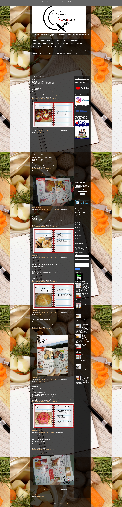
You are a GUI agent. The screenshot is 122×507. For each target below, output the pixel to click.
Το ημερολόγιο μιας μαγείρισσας (63, 53)
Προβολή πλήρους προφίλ (80, 210)
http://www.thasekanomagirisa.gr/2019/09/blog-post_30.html (43, 168)
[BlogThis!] (63, 130)
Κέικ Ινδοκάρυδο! (85, 314)
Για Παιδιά (57, 40)
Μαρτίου (79, 219)
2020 (78, 229)
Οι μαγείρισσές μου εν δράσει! (40, 50)
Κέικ (72, 43)
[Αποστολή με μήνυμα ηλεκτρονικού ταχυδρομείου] (62, 130)
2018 (78, 232)
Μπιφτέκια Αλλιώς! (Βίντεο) (82, 217)
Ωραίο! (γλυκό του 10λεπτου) (85, 345)
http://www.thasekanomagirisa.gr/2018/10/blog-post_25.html (43, 449)
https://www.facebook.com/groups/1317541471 (41, 98)
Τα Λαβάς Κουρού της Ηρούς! (85, 325)
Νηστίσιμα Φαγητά (70, 46)
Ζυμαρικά (51, 43)
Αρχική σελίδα (51, 494)
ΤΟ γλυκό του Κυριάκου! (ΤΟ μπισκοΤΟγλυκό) (81, 248)
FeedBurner (85, 195)
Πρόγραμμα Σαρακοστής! (84, 304)
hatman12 (62, 503)
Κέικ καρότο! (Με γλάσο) (80, 249)
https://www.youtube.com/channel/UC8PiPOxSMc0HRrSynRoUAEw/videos (49, 95)
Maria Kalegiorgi (80, 208)
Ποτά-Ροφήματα (84, 50)
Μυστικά (50, 46)
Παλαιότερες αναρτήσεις (66, 494)
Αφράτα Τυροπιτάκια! (84, 335)
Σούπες (42, 53)
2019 (78, 230)
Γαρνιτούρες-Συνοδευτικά (46, 40)
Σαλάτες (35, 53)
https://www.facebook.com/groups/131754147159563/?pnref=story (44, 173)
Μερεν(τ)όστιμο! (84, 376)
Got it (91, 2)
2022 (78, 225)
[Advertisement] (61, 65)
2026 (78, 214)
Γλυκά (64, 40)
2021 (78, 227)
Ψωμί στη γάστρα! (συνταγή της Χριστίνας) (45, 264)
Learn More (86, 2)
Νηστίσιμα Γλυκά (59, 46)
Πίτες (76, 50)
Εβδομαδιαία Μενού (73, 40)
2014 (78, 238)
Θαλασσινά (65, 43)
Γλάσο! (34, 79)
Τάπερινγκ (49, 53)
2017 (78, 233)
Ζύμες (57, 43)
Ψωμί (75, 53)
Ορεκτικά (53, 50)
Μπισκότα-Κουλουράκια (39, 46)
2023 (78, 224)
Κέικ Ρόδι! (35, 386)
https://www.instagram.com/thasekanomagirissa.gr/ (61, 91)
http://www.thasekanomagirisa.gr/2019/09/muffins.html (42, 328)
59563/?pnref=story (53, 98)
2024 (78, 222)
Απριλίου (79, 215)
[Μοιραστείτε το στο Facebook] (65, 130)
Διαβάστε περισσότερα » (36, 128)
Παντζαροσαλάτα (79, 243)
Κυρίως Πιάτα (79, 43)
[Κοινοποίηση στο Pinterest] (66, 130)
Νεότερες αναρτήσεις (37, 494)
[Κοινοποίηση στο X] (64, 130)
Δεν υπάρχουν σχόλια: (55, 130)
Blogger (68, 503)
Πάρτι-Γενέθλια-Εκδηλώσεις (65, 50)
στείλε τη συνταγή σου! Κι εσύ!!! (42, 157)
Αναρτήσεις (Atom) (40, 496)
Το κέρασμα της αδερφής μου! (84, 365)
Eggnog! (34, 216)
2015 (78, 237)
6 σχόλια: (53, 432)
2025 (78, 221)
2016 (78, 235)
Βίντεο (34, 40)
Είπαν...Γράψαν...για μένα (39, 43)
